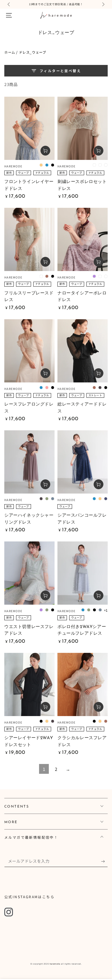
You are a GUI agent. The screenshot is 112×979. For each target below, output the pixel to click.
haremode (55, 964)
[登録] (104, 861)
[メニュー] (8, 15)
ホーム (9, 52)
